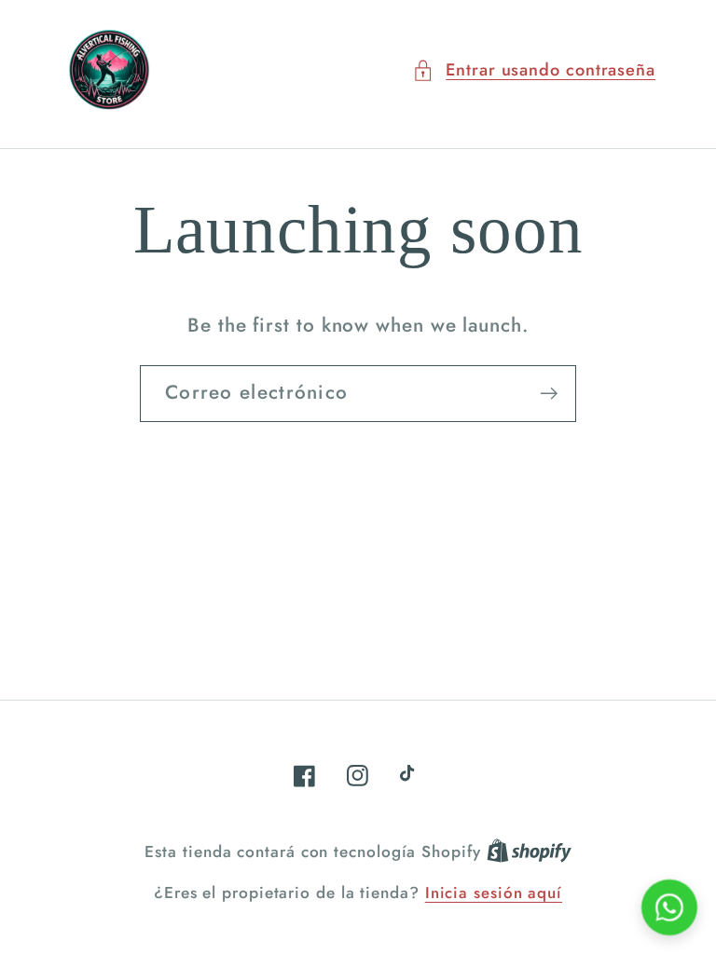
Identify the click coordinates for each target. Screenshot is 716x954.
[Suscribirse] (548, 393)
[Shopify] (529, 851)
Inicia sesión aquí (493, 893)
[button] (533, 70)
